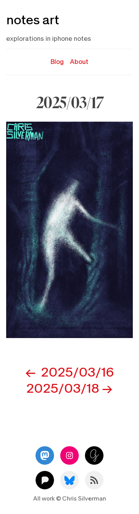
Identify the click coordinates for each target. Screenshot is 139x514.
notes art (32, 20)
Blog (57, 62)
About (79, 62)
